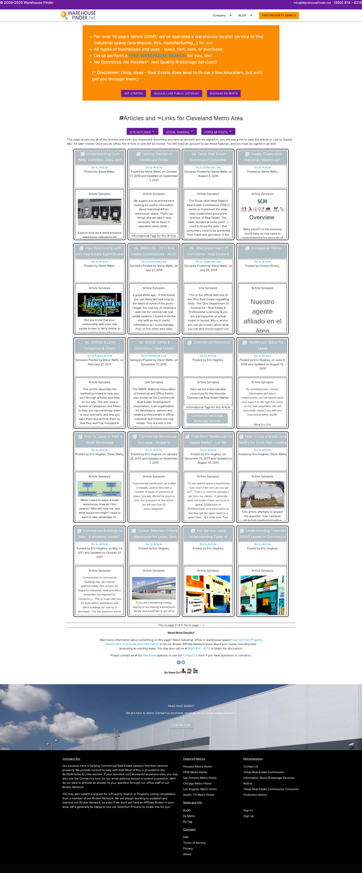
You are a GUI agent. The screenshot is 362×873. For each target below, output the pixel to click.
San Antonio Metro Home (200, 778)
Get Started (133, 93)
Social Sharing (180, 131)
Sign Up (248, 816)
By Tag (187, 821)
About (187, 854)
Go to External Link (208, 167)
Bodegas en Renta (224, 93)
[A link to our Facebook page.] (179, 663)
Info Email (149, 655)
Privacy (188, 848)
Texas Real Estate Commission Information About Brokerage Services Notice (269, 777)
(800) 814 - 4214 (199, 648)
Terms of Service (194, 843)
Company (223, 15)
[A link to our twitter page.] (183, 663)
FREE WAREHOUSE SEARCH (157, 55)
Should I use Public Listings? (176, 93)
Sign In (248, 810)
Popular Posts (218, 131)
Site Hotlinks (142, 131)
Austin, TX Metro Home (198, 795)
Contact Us (190, 655)
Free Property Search (279, 15)
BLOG (246, 15)
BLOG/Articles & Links (77, 774)
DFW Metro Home (195, 772)
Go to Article (99, 167)
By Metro (189, 816)
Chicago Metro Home (197, 783)
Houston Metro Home (197, 766)
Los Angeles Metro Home (200, 789)
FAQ (185, 837)
